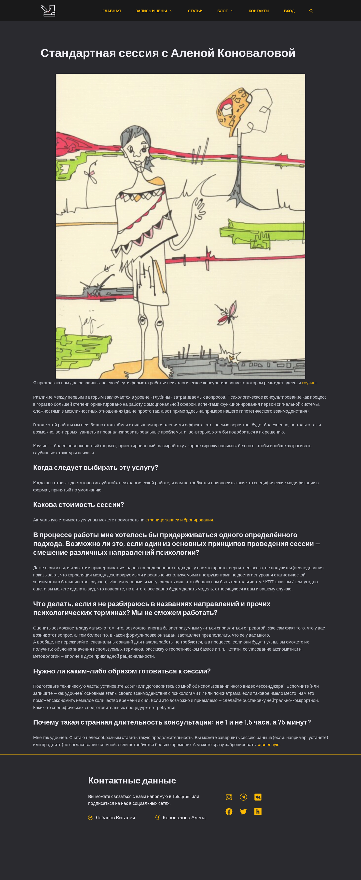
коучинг (309, 382)
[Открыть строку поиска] (311, 11)
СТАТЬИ (195, 11)
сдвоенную (268, 744)
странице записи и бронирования (179, 519)
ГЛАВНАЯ (111, 11)
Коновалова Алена (184, 817)
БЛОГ (222, 11)
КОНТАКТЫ (259, 11)
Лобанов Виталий (115, 817)
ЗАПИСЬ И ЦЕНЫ (151, 11)
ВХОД (289, 11)
